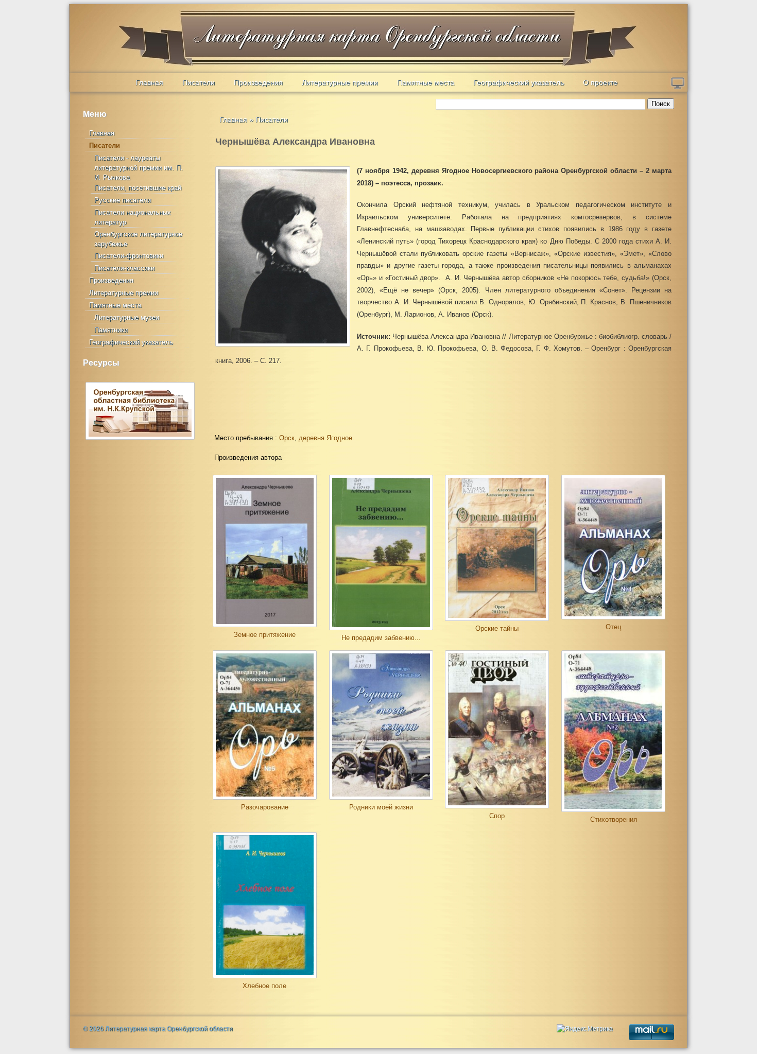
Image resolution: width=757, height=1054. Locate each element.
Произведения (258, 82)
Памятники (111, 330)
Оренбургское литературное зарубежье (138, 239)
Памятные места (425, 82)
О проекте (600, 82)
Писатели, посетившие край (137, 188)
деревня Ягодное (325, 438)
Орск (287, 438)
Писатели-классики (124, 268)
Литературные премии (340, 82)
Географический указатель (518, 82)
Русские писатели (122, 200)
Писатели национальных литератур (132, 217)
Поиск (660, 104)
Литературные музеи (126, 317)
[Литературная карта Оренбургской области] (142, 28)
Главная (149, 82)
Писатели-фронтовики (128, 256)
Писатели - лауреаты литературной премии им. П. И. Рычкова (138, 167)
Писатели (198, 82)
